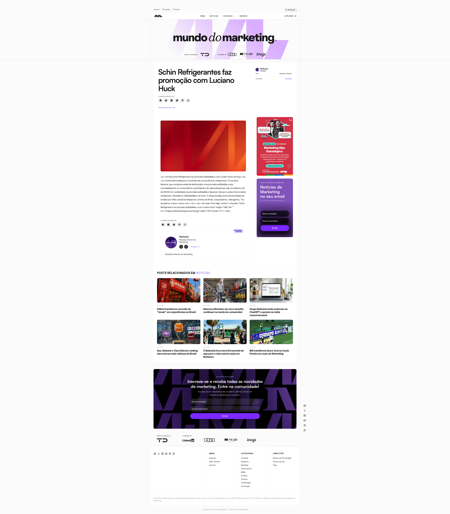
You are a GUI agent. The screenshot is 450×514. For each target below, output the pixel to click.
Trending (244, 458)
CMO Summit (214, 461)
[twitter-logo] (158, 453)
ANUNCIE (243, 16)
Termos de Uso (279, 461)
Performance (246, 468)
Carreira (244, 479)
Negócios (245, 461)
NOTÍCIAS (214, 16)
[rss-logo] (170, 453)
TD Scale (176, 9)
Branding (244, 465)
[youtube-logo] (166, 453)
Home (202, 16)
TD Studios (166, 9)
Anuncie (212, 465)
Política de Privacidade (282, 458)
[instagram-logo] (155, 453)
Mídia (243, 472)
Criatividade (246, 483)
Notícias (212, 458)
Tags (275, 465)
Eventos (157, 9)
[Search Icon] (290, 10)
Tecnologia (245, 486)
